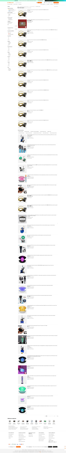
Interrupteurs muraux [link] (38, 6)
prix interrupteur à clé (23, 427)
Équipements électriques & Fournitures (24, 6)
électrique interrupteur (27, 131)
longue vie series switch (21, 131)
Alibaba (18, 6)
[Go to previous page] (45, 416)
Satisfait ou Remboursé (21, 435)
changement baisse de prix (11, 426)
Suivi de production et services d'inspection (22, 439)
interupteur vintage (46, 428)
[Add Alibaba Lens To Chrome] (18, 446)
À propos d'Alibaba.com (11, 432)
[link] (65, 446)
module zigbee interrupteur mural (36, 426)
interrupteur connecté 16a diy (12, 429)
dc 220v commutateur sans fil (43, 131)
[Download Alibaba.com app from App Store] (50, 446)
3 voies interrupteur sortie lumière (12, 428)
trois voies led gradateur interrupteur (13, 427)
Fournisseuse (30, 12)
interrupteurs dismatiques (35, 429)
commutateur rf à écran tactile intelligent (35, 131)
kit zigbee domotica (34, 427)
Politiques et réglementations (22, 441)
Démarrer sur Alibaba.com (51, 435)
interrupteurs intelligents (35, 428)
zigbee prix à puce (46, 426)
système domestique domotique (24, 428)
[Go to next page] (56, 416)
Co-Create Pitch (10, 435)
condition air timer (49, 131)
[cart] (47, 2)
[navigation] (12, 211)
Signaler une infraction (41, 440)
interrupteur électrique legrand (24, 429)
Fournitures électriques (32, 6)
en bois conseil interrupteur (23, 426)
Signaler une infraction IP (41, 439)
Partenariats (50, 439)
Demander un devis (31, 436)
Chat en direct (40, 435)
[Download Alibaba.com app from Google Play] (55, 446)
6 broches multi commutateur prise (48, 427)
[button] (36, 2)
